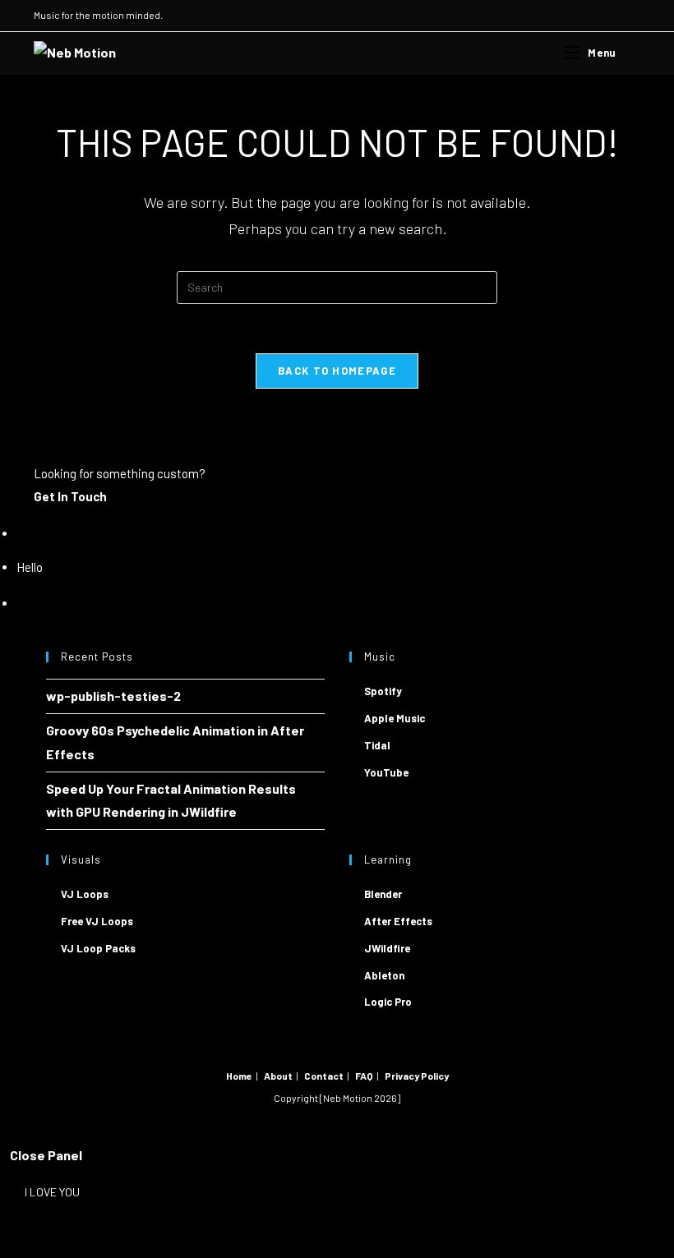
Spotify (383, 691)
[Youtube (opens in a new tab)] (598, 15)
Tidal (377, 745)
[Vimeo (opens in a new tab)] (616, 15)
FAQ (364, 1075)
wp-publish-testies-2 (113, 695)
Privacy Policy (417, 1075)
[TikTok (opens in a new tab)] (633, 15)
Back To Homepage (337, 370)
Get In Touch (70, 496)
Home (239, 1075)
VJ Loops (84, 894)
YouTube (386, 772)
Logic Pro (388, 1001)
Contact (324, 1075)
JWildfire (387, 948)
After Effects (398, 921)
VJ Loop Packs (98, 948)
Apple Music (394, 718)
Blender (383, 894)
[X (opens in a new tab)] (560, 15)
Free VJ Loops (97, 921)
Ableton (384, 975)
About (278, 1075)
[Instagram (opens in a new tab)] (579, 15)
